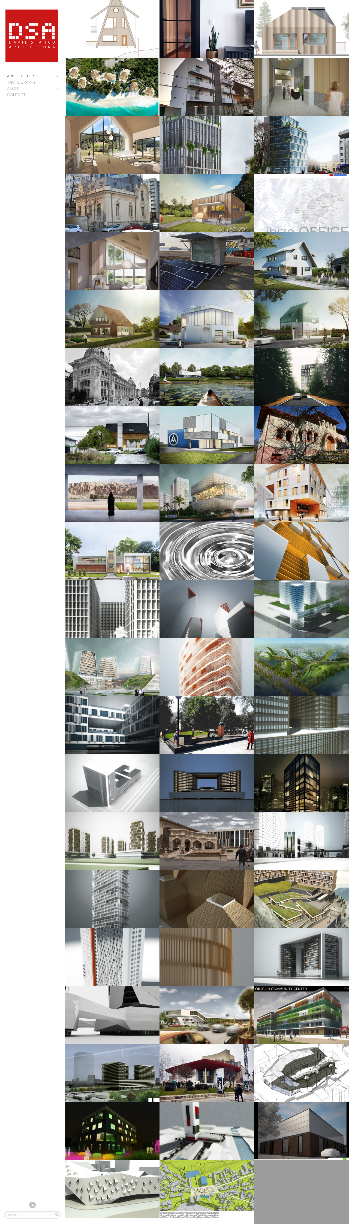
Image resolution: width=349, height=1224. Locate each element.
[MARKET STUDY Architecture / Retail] (207, 1015)
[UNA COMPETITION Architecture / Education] (112, 1189)
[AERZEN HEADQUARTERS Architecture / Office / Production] (207, 435)
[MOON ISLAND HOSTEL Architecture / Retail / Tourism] (301, 493)
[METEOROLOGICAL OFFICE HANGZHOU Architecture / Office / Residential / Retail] (112, 609)
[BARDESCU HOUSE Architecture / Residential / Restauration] (112, 203)
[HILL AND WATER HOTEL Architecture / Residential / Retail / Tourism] (112, 667)
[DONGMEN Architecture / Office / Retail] (207, 783)
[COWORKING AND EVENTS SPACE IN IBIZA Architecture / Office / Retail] (301, 203)
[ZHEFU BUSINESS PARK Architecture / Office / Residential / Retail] (112, 1015)
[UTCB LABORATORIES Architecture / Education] (301, 1131)
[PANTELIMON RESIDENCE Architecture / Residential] (112, 435)
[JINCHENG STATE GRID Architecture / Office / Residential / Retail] (301, 725)
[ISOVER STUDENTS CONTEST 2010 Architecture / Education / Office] (301, 1015)
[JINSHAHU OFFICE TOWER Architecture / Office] (301, 783)
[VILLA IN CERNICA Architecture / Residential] (207, 377)
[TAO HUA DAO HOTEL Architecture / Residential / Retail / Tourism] (112, 725)
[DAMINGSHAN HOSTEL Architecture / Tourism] (207, 899)
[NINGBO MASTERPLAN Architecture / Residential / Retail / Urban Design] (112, 841)
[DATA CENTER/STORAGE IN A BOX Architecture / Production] (207, 261)
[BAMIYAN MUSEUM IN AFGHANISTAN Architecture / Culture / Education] (112, 493)
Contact (16, 94)
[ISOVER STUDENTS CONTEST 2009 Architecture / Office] (112, 1131)
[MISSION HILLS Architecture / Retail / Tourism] (207, 841)
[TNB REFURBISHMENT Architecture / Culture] (207, 1073)
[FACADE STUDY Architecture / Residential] (207, 667)
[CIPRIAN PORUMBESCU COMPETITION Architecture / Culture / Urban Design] (207, 725)
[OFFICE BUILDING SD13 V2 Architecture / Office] (207, 145)
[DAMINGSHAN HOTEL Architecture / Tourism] (301, 899)
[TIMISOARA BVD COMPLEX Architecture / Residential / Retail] (112, 1073)
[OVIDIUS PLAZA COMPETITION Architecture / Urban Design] (207, 1189)
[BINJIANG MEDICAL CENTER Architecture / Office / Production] (112, 783)
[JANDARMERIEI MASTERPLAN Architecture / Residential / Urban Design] (301, 377)
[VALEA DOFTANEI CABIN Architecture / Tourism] (112, 145)
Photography (21, 82)
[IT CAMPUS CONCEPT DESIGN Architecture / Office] (112, 87)
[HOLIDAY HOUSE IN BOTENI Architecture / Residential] (301, 435)
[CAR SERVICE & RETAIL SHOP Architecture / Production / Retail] (207, 319)
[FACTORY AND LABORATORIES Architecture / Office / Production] (207, 493)
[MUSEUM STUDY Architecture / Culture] (301, 1073)
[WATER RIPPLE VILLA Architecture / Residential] (207, 551)
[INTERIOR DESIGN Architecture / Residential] (207, 29)
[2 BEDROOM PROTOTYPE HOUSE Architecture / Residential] (207, 203)
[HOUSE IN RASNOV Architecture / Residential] (301, 29)
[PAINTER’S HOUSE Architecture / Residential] (112, 551)
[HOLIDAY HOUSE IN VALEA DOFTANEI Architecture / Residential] (112, 29)
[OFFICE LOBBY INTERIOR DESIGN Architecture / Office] (301, 87)
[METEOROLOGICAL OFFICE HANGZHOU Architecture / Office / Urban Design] (301, 609)
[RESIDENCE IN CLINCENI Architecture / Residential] (112, 319)
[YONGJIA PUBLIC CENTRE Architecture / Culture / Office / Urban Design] (207, 957)
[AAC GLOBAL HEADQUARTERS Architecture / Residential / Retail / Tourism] (301, 957)
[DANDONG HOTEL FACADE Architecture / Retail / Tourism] (301, 551)
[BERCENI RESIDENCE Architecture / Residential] (301, 319)
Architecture (32, 76)
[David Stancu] (31, 61)
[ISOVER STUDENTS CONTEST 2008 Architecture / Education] (301, 1192)
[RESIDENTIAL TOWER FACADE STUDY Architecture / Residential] (112, 899)
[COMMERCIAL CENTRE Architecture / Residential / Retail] (301, 841)
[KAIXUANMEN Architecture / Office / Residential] (112, 957)
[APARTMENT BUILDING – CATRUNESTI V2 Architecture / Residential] (207, 87)
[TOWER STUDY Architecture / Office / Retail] (207, 1131)
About (32, 88)
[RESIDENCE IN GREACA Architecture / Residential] (112, 261)
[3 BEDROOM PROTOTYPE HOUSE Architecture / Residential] (301, 261)
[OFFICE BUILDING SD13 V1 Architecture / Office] (301, 145)
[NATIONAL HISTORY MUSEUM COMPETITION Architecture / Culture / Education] (112, 377)
